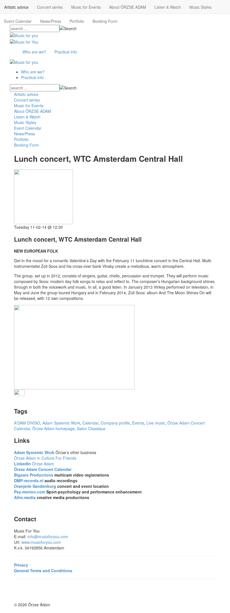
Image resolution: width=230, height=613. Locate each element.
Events (138, 423)
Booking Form (105, 21)
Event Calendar (18, 21)
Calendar (90, 423)
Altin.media (25, 497)
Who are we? (34, 52)
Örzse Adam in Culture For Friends (45, 458)
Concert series (50, 7)
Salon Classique (91, 428)
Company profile (115, 423)
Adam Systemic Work (61, 423)
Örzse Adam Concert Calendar (43, 469)
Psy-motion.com (29, 492)
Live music (155, 423)
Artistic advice (16, 7)
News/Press (50, 21)
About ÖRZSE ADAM (127, 7)
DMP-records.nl (28, 480)
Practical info (65, 52)
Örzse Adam (34, 463)
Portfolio (77, 21)
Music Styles (200, 7)
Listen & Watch (168, 7)
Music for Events (86, 7)
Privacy (21, 565)
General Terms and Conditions (43, 570)
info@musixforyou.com (47, 536)
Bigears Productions (33, 475)
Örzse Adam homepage (53, 428)
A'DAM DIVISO (27, 423)
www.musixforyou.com (41, 542)
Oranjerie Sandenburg (35, 486)
